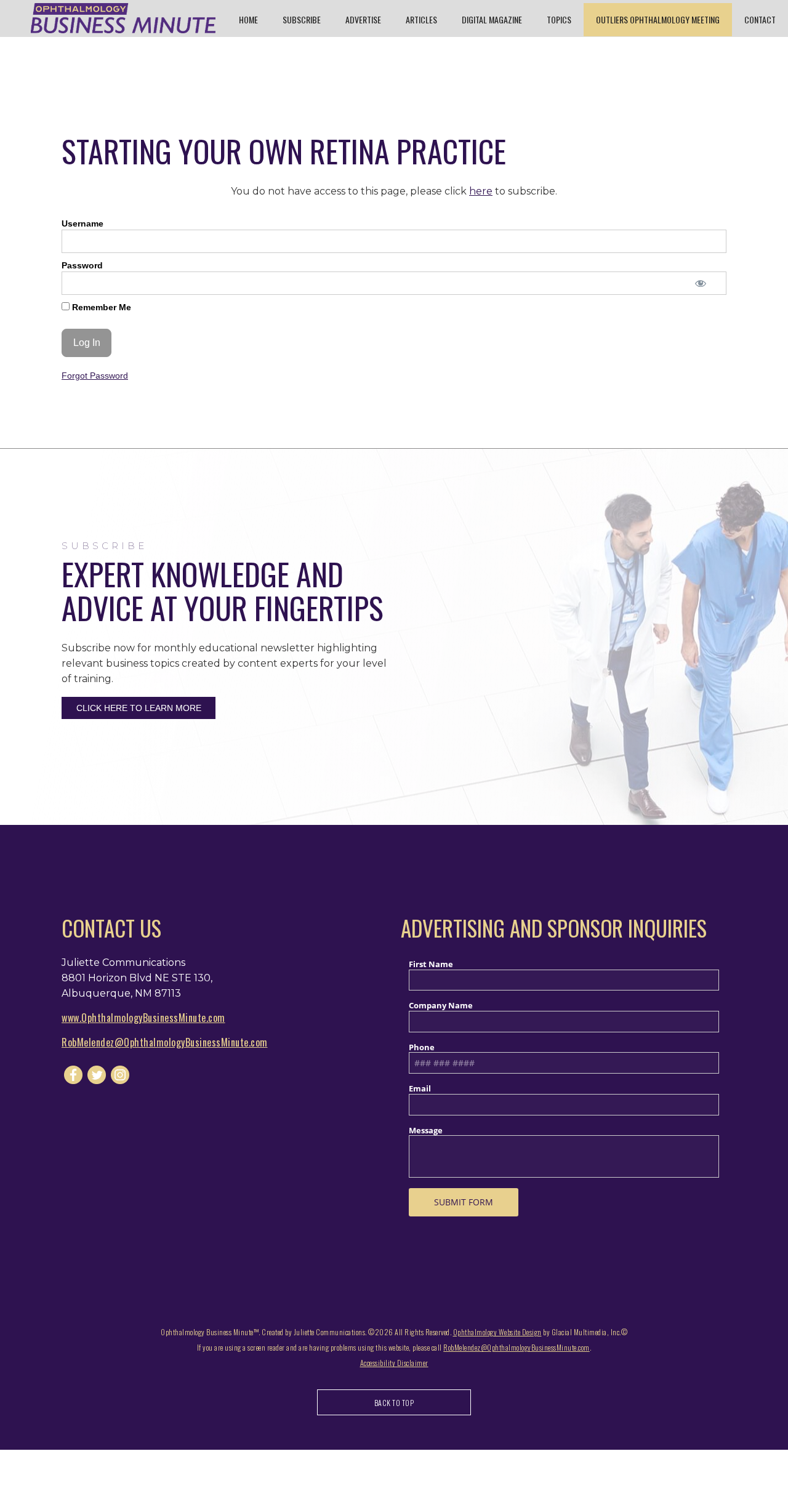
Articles (421, 19)
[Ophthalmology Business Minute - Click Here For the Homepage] (123, 18)
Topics (559, 19)
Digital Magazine (492, 19)
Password (82, 265)
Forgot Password (95, 375)
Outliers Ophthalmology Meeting (658, 19)
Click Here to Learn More (138, 708)
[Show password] (700, 283)
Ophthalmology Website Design (497, 1332)
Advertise (363, 19)
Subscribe (302, 19)
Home (248, 19)
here (480, 191)
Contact (760, 19)
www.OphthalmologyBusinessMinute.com (143, 1017)
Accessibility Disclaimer (394, 1362)
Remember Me (100, 307)
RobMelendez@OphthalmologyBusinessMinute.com (165, 1042)
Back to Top (394, 1402)
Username (82, 223)
